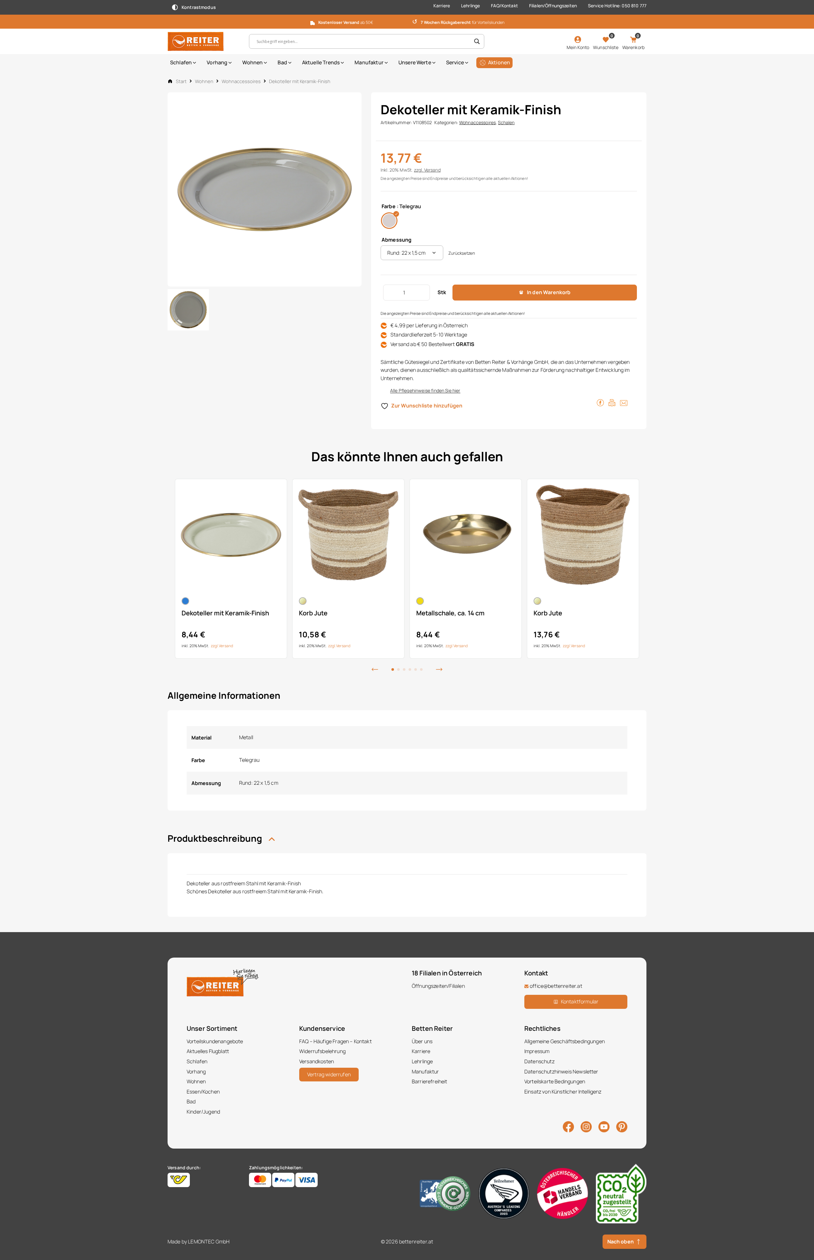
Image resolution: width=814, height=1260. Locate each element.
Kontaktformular (579, 1001)
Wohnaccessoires (241, 81)
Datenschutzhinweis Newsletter (561, 1071)
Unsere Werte (414, 62)
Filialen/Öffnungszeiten (553, 6)
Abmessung (396, 239)
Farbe (389, 206)
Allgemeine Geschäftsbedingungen (564, 1041)
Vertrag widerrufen (329, 1074)
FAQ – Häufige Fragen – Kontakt (335, 1041)
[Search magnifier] (477, 41)
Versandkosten (316, 1061)
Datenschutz (539, 1061)
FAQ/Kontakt (504, 6)
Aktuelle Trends (321, 62)
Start (181, 81)
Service (455, 62)
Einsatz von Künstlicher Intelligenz (563, 1091)
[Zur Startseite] (203, 41)
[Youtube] (604, 1125)
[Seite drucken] (612, 402)
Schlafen (181, 62)
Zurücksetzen (461, 253)
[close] (806, 21)
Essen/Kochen (203, 1091)
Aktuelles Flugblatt (208, 1051)
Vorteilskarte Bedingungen (554, 1081)
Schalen (506, 122)
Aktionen (499, 62)
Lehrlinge (470, 6)
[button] (375, 669)
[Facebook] (568, 1126)
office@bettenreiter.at (556, 985)
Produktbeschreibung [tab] (216, 838)
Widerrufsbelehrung (322, 1051)
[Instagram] (586, 1126)
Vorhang (217, 62)
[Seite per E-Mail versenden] (623, 402)
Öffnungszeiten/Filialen (438, 985)
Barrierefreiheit (429, 1081)
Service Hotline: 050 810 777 (617, 6)
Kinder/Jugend (203, 1111)
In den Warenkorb (549, 292)
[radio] (389, 220)
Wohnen (252, 62)
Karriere (441, 6)
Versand (432, 170)
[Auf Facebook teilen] (600, 402)
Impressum (536, 1051)
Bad (282, 62)
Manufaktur (369, 62)
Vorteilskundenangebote (215, 1041)
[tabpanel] (231, 569)
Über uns (422, 1041)
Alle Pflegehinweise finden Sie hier (425, 390)
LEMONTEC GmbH (209, 1241)
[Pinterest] (621, 1126)
